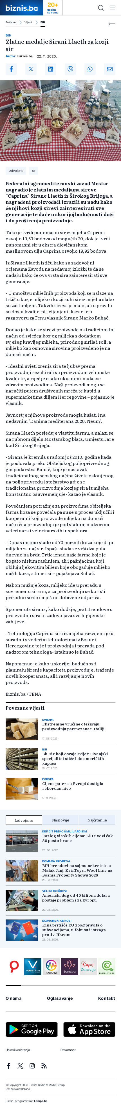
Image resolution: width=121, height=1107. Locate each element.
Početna (11, 22)
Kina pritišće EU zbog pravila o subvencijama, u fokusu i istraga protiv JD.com (74, 930)
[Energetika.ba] (106, 966)
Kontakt (106, 998)
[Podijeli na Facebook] (11, 69)
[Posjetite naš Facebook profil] (9, 1066)
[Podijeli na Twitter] (31, 69)
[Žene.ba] (69, 966)
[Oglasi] (14, 966)
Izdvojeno (24, 820)
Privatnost (68, 1050)
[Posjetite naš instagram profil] (32, 1066)
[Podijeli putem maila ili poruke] (109, 69)
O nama (14, 998)
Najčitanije (97, 820)
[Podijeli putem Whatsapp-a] (90, 69)
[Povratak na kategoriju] (112, 23)
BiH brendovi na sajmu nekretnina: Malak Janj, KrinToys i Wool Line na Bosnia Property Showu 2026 (77, 870)
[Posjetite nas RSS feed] (44, 1066)
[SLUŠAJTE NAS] (51, 966)
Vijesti (28, 22)
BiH (43, 22)
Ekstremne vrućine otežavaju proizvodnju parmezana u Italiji (73, 726)
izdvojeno (16, 170)
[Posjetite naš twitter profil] (20, 1066)
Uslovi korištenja (18, 1050)
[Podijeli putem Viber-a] (70, 69)
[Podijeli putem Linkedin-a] (50, 69)
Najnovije (60, 820)
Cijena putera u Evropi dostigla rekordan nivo (72, 786)
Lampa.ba (41, 1101)
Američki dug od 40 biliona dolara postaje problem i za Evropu (76, 897)
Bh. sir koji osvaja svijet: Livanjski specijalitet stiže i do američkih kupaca (75, 758)
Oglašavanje (60, 998)
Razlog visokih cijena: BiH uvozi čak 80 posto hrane (77, 838)
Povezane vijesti (25, 707)
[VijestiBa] (32, 966)
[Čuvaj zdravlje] (88, 966)
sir (33, 170)
